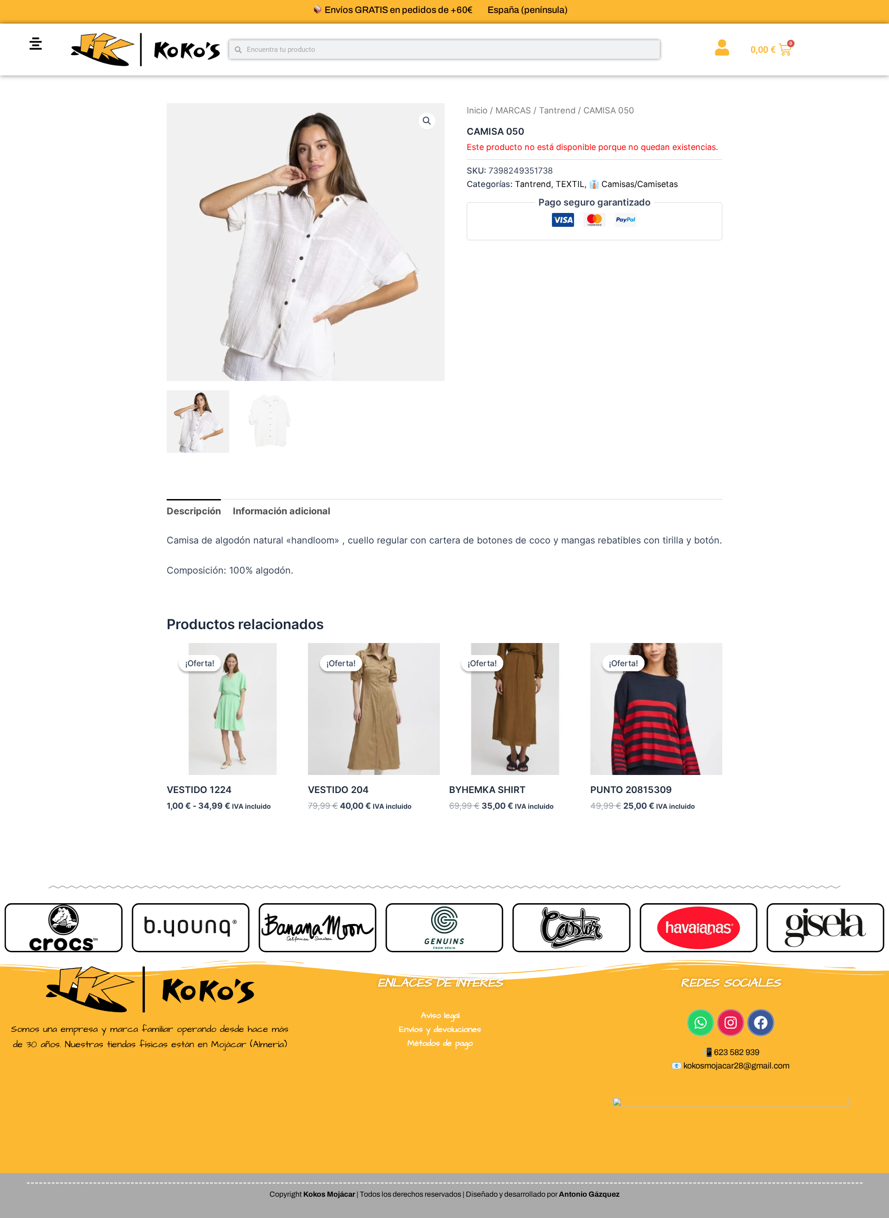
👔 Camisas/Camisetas (633, 184)
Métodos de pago (440, 1043)
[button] (35, 43)
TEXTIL (570, 184)
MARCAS (513, 110)
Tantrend (557, 110)
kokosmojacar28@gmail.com (736, 1065)
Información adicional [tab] (281, 511)
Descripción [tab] (194, 511)
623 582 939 (736, 1052)
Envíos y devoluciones (440, 1029)
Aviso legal (440, 1015)
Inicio (477, 110)
